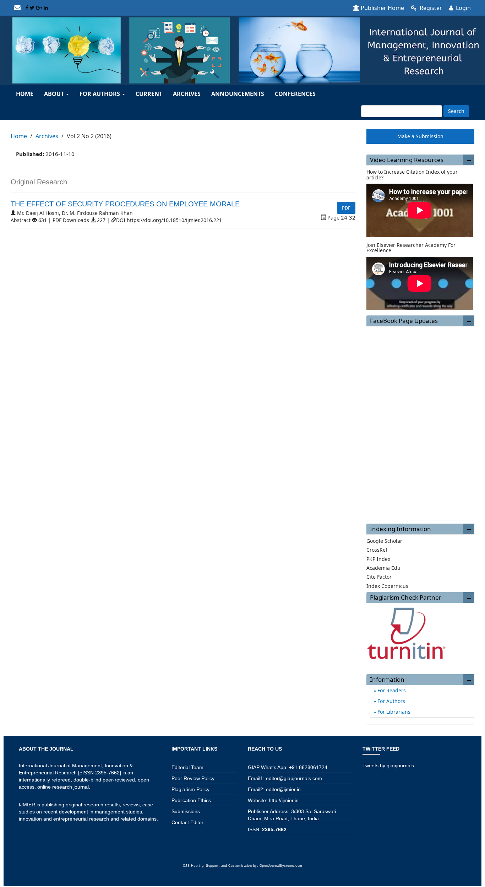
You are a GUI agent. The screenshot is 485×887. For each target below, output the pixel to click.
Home (24, 94)
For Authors (390, 701)
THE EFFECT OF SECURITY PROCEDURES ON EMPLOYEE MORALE (125, 204)
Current (149, 94)
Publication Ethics (191, 800)
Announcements (237, 94)
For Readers (391, 690)
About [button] (54, 94)
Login (462, 8)
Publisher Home (382, 8)
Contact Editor (187, 822)
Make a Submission (420, 136)
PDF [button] (346, 208)
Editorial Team (187, 767)
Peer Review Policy (192, 778)
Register (430, 8)
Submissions (185, 811)
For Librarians (393, 711)
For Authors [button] (100, 94)
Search (456, 111)
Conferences (295, 94)
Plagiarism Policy (190, 789)
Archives (187, 94)
